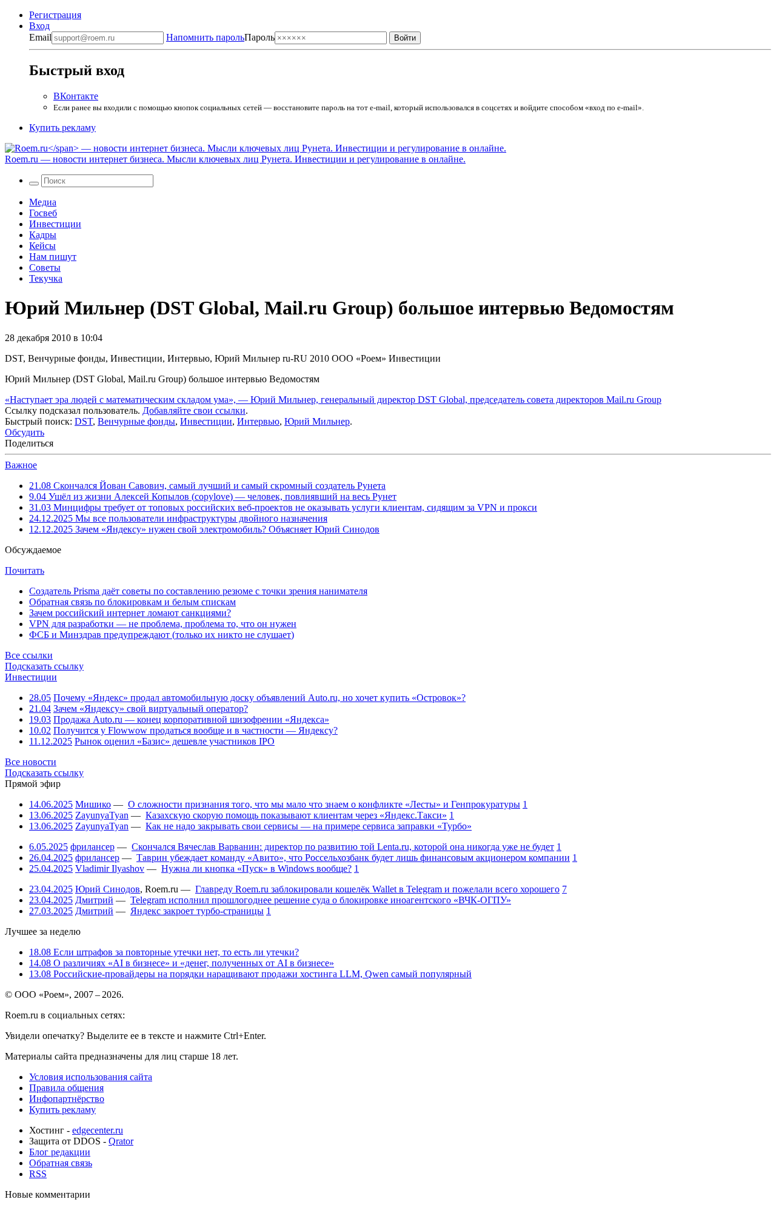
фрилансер (92, 847)
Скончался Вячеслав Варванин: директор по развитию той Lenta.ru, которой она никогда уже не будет (343, 847)
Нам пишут (52, 256)
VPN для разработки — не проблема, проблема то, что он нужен (162, 624)
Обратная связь (60, 1163)
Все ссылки (29, 655)
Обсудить (24, 432)
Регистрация (55, 15)
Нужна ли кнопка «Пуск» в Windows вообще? (256, 868)
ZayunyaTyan (102, 815)
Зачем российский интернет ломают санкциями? (130, 613)
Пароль (220, 37)
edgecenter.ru (97, 1130)
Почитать (24, 570)
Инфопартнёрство (66, 1099)
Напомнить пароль (205, 37)
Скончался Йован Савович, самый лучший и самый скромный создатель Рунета (207, 485)
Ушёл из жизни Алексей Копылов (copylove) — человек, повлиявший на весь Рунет (212, 496)
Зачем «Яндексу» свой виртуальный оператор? (150, 708)
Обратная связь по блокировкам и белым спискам (132, 602)
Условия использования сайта (90, 1077)
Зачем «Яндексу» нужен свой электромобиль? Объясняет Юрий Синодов (204, 529)
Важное (21, 465)
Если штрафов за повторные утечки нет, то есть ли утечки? (164, 952)
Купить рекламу (62, 127)
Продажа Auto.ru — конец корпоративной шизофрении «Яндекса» (191, 719)
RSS (38, 1174)
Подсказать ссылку (44, 666)
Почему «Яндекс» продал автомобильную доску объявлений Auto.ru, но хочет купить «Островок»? (259, 697)
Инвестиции (55, 224)
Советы (45, 267)
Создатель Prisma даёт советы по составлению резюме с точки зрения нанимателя (198, 591)
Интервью (258, 421)
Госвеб (43, 213)
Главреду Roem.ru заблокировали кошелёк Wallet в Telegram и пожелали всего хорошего (377, 889)
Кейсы (42, 246)
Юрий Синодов (107, 889)
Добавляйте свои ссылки (194, 410)
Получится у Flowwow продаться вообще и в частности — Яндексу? (195, 730)
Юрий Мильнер (317, 421)
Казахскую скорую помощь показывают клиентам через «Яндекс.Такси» (296, 815)
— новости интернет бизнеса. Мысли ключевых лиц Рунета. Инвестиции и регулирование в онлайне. (235, 159)
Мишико (93, 804)
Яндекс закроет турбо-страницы (197, 911)
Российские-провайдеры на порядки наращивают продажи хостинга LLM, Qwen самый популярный (250, 974)
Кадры (42, 235)
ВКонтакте (75, 96)
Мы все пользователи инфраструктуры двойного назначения (178, 518)
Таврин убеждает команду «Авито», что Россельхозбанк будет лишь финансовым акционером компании (353, 857)
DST (84, 421)
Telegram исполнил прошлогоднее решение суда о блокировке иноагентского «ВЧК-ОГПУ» (320, 900)
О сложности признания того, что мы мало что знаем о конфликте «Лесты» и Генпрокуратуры (324, 804)
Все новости (30, 762)
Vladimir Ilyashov (109, 868)
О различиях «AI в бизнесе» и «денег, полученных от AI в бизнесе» (181, 963)
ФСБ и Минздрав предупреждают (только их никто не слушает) (161, 634)
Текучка (45, 278)
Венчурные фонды (136, 421)
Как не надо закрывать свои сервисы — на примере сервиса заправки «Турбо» (309, 826)
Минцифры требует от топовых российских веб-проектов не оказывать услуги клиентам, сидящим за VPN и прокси (283, 507)
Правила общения (66, 1088)
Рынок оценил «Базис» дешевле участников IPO (175, 741)
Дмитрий (94, 900)
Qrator (121, 1141)
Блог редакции (59, 1152)
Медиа (42, 202)
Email (40, 37)
